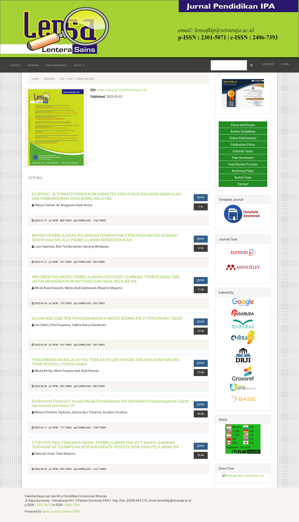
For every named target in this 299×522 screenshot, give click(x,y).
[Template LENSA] (243, 214)
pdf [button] (201, 197)
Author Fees (242, 177)
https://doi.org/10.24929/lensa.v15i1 (122, 90)
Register (268, 64)
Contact (242, 184)
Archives (33, 65)
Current (15, 65)
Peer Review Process (242, 164)
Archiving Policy (243, 171)
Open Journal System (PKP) (61, 511)
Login (285, 64)
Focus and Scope (243, 125)
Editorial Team (243, 151)
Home (35, 79)
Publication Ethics (243, 144)
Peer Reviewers (243, 158)
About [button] (78, 65)
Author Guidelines (243, 131)
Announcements (56, 65)
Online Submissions (243, 138)
